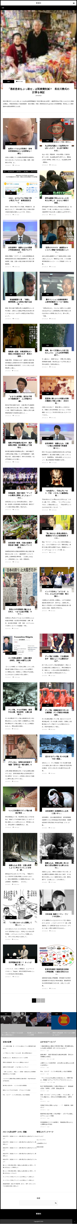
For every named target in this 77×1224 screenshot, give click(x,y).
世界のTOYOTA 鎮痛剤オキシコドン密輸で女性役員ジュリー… (57, 250)
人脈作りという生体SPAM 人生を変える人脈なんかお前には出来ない (57, 1064)
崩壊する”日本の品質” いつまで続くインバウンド (15, 1067)
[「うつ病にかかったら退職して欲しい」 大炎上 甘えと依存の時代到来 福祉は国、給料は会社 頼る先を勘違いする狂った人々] (20, 906)
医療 (8, 81)
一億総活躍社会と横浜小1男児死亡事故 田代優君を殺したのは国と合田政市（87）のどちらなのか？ (57, 1047)
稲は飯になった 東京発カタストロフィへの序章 (15, 1057)
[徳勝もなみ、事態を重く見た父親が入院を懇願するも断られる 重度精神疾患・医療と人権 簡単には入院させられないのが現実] (57, 848)
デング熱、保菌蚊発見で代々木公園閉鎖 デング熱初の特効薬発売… (57, 712)
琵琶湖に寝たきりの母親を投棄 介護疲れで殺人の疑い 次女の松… (57, 401)
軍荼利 (38, 3)
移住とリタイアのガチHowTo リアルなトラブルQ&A (16, 1090)
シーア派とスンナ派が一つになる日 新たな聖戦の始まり (17, 1053)
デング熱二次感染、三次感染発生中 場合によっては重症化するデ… (57, 658)
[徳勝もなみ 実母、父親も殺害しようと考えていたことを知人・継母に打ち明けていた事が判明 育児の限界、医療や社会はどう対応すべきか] (20, 849)
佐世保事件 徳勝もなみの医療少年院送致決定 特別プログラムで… (20, 250)
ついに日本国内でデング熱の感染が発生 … (20, 812)
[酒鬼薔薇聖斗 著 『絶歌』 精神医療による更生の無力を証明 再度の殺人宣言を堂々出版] (20, 286)
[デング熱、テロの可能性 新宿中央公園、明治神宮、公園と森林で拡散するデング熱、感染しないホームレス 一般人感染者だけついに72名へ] (20, 696)
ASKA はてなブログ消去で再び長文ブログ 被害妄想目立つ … (20, 200)
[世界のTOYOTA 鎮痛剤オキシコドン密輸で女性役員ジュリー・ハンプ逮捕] (57, 234)
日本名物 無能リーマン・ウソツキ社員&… (56, 915)
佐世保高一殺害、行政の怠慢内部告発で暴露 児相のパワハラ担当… (20, 545)
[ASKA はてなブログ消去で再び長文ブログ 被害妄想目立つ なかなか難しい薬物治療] (20, 184)
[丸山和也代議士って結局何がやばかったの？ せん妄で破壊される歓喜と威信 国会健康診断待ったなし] (57, 132)
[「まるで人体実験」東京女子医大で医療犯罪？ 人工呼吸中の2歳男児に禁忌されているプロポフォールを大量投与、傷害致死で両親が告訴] (20, 386)
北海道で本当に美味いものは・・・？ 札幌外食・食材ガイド (56, 1106)
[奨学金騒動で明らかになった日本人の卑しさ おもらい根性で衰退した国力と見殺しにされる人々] (57, 184)
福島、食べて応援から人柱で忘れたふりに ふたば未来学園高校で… (57, 353)
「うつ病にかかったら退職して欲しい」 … (20, 924)
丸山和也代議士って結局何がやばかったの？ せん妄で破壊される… (57, 148)
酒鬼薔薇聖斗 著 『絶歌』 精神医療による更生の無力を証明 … (20, 302)
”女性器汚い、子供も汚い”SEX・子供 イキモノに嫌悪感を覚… (56, 493)
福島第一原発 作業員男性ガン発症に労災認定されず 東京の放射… (20, 354)
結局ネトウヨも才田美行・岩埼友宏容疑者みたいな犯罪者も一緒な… (20, 151)
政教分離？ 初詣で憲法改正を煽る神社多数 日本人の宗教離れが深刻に (56, 1055)
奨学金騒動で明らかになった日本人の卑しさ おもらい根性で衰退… (57, 200)
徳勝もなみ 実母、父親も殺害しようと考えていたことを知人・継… (20, 867)
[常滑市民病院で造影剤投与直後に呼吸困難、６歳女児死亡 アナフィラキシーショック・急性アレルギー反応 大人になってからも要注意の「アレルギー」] (57, 957)
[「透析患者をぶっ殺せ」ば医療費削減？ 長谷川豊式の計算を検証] (38, 49)
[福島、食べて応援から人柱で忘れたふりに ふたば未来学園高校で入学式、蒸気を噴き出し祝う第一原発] (57, 337)
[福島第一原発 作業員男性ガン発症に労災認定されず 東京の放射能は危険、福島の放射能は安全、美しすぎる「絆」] (20, 338)
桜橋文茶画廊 (40, 1147)
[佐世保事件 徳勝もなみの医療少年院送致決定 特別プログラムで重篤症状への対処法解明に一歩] (20, 234)
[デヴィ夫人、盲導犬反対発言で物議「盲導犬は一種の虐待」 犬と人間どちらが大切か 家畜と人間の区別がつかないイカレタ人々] (20, 749)
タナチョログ (40, 1136)
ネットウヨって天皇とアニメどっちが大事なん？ (15, 1176)
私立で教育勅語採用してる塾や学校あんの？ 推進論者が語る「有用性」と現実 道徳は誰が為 (56, 1087)
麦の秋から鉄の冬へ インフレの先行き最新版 (15, 1085)
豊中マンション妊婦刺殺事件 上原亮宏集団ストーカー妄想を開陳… (57, 302)
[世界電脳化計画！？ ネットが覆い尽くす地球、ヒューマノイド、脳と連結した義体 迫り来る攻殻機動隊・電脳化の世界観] (20, 953)
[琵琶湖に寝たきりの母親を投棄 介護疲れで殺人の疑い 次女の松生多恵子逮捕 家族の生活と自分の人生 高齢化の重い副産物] (57, 387)
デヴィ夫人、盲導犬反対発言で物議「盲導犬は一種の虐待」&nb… (20, 764)
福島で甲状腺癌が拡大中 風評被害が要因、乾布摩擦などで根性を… (20, 445)
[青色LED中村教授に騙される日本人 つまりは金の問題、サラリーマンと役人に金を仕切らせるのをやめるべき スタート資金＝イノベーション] (20, 588)
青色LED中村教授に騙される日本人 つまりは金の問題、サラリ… (20, 611)
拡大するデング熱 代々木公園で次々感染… (56, 758)
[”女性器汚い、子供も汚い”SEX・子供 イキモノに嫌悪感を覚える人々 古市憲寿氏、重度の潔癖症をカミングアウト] (57, 479)
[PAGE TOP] (74, 1221)
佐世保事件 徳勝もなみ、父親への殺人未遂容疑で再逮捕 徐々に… (57, 446)
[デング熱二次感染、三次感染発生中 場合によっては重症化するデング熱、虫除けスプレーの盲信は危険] (57, 645)
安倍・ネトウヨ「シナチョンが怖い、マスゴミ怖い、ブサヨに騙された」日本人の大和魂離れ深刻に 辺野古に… (56, 1097)
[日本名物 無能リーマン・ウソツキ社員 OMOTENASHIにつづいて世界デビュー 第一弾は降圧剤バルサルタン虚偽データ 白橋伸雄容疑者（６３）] (57, 902)
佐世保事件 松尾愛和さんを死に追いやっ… (56, 812)
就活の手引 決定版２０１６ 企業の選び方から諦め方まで (18, 1136)
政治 (48, 1101)
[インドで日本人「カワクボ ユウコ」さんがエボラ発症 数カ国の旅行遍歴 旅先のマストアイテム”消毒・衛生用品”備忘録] (57, 579)
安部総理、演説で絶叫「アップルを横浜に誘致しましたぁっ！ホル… (20, 495)
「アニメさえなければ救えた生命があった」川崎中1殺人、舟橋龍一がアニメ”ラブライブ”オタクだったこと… (56, 1079)
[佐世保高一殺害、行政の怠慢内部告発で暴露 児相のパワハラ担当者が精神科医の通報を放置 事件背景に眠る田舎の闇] (20, 529)
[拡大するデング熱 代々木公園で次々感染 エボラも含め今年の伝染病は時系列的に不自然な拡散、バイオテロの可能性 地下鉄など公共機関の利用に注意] (57, 746)
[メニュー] (73, 3)
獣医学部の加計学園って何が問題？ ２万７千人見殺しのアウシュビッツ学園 (56, 1115)
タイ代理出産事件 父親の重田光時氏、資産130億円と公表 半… (20, 660)
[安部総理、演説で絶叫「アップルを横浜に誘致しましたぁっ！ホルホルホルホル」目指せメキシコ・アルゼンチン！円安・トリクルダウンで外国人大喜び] (20, 481)
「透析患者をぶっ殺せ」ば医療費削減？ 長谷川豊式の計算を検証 (38, 91)
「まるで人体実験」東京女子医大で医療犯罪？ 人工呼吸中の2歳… (20, 399)
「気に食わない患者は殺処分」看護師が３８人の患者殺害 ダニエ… (57, 535)
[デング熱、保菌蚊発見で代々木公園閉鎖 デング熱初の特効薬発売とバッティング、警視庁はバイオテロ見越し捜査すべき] (57, 696)
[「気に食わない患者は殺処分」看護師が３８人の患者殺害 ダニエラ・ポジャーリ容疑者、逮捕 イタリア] (57, 524)
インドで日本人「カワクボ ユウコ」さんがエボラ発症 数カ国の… (57, 594)
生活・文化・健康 (50, 1059)
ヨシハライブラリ (41, 1140)
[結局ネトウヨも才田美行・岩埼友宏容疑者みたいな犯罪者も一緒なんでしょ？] (20, 133)
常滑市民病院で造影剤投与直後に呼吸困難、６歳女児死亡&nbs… (57, 971)
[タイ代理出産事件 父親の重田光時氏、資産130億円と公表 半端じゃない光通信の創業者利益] (20, 646)
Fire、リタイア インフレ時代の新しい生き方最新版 (16, 1095)
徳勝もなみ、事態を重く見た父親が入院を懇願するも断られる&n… (57, 865)
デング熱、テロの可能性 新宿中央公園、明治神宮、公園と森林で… (20, 712)
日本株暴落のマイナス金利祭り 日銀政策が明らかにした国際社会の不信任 (56, 1123)
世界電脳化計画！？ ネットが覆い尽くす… (20, 963)
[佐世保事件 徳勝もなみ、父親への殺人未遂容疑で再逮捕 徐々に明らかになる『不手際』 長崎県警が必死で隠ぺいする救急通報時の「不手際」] (57, 433)
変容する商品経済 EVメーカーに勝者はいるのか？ (16, 1062)
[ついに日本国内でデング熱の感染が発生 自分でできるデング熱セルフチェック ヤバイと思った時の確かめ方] (20, 799)
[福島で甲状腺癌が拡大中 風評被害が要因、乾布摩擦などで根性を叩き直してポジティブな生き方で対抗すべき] (20, 433)
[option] (13, 1024)
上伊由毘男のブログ (42, 1143)
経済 (6, 1014)
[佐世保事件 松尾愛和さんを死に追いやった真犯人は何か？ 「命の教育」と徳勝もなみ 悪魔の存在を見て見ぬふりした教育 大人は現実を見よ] (57, 799)
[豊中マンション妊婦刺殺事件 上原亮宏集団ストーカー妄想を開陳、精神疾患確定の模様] (57, 286)
